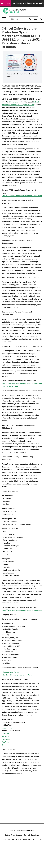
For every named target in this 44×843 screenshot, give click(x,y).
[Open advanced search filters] (35, 18)
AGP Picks (5, 3)
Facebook (6, 739)
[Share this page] (40, 19)
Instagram (6, 736)
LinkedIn (5, 734)
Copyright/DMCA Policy (11, 839)
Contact (39, 839)
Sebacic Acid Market (11, 672)
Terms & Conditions (31, 835)
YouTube (5, 742)
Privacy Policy (28, 839)
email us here (7, 728)
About (12, 831)
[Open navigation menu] (4, 19)
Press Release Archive (25, 831)
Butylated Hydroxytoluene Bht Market (18, 675)
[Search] (30, 18)
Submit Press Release (13, 835)
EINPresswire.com (14, 102)
